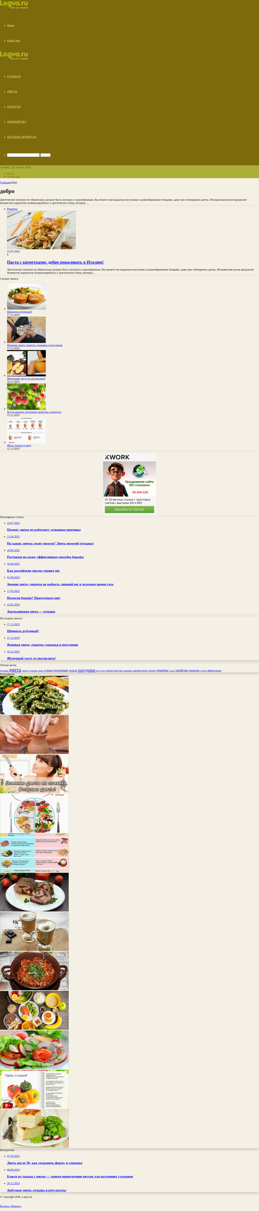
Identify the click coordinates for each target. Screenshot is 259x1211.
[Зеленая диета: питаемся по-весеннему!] (34, 1028)
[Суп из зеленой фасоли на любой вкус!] (34, 989)
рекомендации (140, 670)
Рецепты (14, 106)
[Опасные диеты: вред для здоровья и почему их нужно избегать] (34, 792)
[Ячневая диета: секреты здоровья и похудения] (26, 342)
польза (73, 670)
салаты (172, 671)
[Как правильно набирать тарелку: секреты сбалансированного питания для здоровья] (34, 831)
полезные (61, 670)
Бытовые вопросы (21, 136)
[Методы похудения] (18, 7)
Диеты (12, 91)
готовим (4, 670)
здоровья (33, 670)
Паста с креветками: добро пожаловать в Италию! (55, 262)
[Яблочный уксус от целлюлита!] (26, 375)
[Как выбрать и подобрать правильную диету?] (34, 871)
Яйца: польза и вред (19, 445)
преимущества (114, 670)
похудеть (100, 670)
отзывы (48, 670)
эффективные (214, 670)
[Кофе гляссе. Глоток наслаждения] (34, 949)
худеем (203, 671)
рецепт (152, 670)
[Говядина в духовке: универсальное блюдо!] (34, 910)
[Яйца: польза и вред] (26, 442)
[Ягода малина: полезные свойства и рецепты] (26, 408)
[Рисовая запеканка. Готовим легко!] (34, 1146)
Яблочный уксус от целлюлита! (26, 378)
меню (40, 670)
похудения (86, 670)
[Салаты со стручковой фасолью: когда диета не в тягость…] (34, 713)
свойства (181, 670)
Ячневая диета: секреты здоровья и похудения (34, 345)
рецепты (162, 670)
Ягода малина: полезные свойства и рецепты (34, 412)
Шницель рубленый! (19, 311)
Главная (14, 76)
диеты (25, 670)
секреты (194, 670)
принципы (127, 671)
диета (15, 669)
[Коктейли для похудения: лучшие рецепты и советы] (34, 1068)
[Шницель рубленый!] (26, 308)
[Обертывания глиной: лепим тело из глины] (34, 752)
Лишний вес (17, 121)
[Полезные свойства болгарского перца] (34, 1107)
